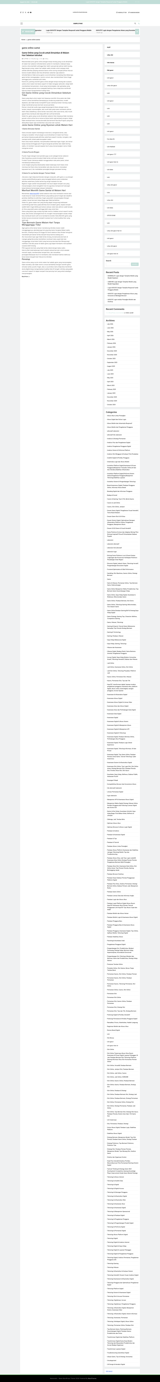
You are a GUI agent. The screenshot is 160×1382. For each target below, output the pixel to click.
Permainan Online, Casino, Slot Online (118, 990)
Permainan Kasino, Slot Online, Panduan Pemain (122, 974)
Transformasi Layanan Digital (116, 1349)
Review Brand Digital (113, 1030)
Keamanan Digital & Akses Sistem (117, 721)
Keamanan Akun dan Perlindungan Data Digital (121, 710)
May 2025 (110, 378)
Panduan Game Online (114, 892)
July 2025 (110, 370)
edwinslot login (112, 552)
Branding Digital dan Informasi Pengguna (119, 491)
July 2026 (110, 324)
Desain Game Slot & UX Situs (116, 516)
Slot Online (110, 1049)
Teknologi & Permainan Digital (116, 1231)
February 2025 (111, 389)
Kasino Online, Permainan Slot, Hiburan (119, 677)
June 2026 (110, 328)
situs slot (110, 200)
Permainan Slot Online (114, 997)
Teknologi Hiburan (113, 1267)
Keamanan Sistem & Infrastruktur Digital (119, 762)
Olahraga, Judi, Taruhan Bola (116, 819)
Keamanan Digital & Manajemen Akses (119, 725)
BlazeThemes (92, 1378)
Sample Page (77, 23)
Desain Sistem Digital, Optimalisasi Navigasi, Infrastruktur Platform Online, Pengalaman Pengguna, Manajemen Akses (121, 522)
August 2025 (111, 366)
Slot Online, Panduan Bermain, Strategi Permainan (122, 1098)
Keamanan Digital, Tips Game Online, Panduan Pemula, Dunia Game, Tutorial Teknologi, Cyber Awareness (121, 757)
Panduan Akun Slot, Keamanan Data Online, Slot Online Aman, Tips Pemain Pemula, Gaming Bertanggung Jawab (122, 868)
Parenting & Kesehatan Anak (116, 940)
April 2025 (110, 381)
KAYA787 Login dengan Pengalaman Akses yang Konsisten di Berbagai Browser (103, 2)
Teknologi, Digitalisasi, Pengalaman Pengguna (121, 1304)
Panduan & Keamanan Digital (116, 835)
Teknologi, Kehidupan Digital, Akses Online (120, 1321)
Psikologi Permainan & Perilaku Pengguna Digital (122, 1019)
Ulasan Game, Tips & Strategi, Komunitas (119, 1357)
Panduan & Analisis (113, 831)
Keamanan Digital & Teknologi (116, 733)
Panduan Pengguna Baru (114, 921)
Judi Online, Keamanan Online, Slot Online (120, 667)
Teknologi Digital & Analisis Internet (118, 1242)
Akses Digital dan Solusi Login (116, 419)
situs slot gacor (112, 85)
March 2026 (110, 339)
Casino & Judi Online (113, 503)
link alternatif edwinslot (114, 788)
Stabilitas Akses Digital (114, 1133)
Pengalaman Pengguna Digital (116, 944)
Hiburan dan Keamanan (114, 647)
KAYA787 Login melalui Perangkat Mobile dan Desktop (130, 30)
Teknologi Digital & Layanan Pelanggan (119, 1250)
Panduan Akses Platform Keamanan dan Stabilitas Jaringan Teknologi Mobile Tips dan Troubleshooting (122, 852)
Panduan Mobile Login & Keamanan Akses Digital (122, 917)
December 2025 (112, 351)
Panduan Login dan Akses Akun (117, 899)
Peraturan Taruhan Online (115, 964)
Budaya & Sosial (112, 495)
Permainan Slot (112, 993)
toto (108, 192)
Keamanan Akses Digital (114, 698)
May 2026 (110, 331)
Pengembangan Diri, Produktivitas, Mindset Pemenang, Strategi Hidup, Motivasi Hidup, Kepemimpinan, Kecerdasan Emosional (120, 950)
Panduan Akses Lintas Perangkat (117, 846)
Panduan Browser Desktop (115, 874)
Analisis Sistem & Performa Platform (118, 450)
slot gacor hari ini (112, 162)
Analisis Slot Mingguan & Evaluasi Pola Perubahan (122, 454)
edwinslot (110, 540)
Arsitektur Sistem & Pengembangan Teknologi (121, 481)
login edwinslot (112, 795)
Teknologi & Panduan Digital (116, 1215)
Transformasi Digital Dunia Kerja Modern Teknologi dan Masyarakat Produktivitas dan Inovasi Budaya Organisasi (121, 1343)
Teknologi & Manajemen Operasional (118, 1211)
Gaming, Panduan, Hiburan (115, 636)
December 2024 (112, 397)
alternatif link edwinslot (114, 435)
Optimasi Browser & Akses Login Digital (119, 827)
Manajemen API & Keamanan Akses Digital (120, 799)
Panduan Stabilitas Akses (115, 937)
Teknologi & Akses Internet (115, 1177)
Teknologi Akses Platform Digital (117, 1234)
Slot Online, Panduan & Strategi (116, 1090)
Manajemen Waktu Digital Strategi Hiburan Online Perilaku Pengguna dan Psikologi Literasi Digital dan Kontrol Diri (122, 805)
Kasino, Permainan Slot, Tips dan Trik (118, 680)
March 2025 (110, 385)
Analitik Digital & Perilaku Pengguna (118, 458)
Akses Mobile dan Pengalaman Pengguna (120, 427)
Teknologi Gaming (112, 1263)
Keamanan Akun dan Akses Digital (117, 706)
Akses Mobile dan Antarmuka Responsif (119, 423)
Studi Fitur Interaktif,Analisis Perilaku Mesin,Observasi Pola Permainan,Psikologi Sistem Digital (122, 1163)
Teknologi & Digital (113, 1184)
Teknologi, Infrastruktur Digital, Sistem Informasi (122, 1314)
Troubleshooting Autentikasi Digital (118, 1353)
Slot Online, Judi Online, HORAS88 (117, 1077)
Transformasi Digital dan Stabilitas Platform (120, 1337)
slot (108, 93)
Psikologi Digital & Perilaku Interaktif (118, 1015)
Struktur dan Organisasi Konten (116, 1157)
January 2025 (111, 393)
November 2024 (112, 401)
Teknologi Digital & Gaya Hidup (116, 1246)
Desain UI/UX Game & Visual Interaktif (119, 528)
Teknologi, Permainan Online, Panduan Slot (120, 1325)
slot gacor (110, 78)
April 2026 (110, 335)
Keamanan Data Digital (114, 714)
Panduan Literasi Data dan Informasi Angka (120, 896)
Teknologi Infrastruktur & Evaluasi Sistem (120, 1271)
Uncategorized (111, 1360)
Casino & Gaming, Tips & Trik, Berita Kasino (120, 499)
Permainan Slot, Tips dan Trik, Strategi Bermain (121, 1011)
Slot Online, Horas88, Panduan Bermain (119, 1065)
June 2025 (110, 374)
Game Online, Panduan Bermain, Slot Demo (120, 601)
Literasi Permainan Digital (115, 792)
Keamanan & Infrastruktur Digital (117, 694)
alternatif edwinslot (113, 431)
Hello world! (129, 313)
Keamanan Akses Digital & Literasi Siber (119, 702)
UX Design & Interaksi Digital (116, 1364)
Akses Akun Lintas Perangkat (116, 416)
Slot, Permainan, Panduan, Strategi (117, 1124)
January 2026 (111, 347)
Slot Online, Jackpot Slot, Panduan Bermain (120, 1069)
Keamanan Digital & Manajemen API (118, 729)
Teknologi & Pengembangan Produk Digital (120, 1223)
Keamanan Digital (112, 717)
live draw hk (111, 139)
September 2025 (112, 362)
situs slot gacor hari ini (114, 231)
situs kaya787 (34, 193)
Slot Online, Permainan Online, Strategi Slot (120, 1102)
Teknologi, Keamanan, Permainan (117, 1317)
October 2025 (111, 358)
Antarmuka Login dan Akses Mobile (118, 462)
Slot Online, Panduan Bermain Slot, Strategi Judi (122, 1094)
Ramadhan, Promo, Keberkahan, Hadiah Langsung (122, 1022)
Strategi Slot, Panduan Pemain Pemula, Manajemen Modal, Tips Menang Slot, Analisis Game (121, 1151)
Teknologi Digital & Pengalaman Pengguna (120, 1254)
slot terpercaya (111, 1120)
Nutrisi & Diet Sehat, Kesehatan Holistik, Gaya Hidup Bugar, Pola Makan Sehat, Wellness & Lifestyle (121, 813)
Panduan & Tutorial (113, 842)
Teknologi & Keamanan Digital (116, 1208)
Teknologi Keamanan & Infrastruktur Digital (120, 1279)
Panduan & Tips (112, 838)
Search (108, 261)
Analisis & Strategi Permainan (116, 438)
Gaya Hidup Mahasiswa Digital (116, 640)
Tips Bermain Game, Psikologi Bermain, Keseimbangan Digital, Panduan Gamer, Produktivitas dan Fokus (119, 1331)
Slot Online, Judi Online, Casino (116, 1073)
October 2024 (111, 404)
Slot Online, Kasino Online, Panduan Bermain (121, 1081)
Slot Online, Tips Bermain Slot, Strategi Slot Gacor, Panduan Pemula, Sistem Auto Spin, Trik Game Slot (122, 1114)
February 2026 (111, 343)
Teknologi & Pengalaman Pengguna (118, 1219)
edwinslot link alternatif (114, 548)
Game (109, 579)
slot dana (110, 169)
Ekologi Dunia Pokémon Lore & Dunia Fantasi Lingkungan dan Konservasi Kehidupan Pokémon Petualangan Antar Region (122, 557)
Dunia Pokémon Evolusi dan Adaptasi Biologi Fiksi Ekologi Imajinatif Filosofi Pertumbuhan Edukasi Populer (122, 534)
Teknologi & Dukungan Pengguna (117, 1192)
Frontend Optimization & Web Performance (120, 569)
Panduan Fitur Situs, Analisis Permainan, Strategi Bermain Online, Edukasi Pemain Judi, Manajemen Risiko (122, 886)
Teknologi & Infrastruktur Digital (117, 1196)
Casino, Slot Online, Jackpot (116, 507)
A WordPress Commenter (115, 313)
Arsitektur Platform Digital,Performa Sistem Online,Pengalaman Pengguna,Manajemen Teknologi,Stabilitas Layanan (120, 476)
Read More (25, 276)
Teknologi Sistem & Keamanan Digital (118, 1292)
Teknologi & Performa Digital (116, 1227)
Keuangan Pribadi (112, 780)
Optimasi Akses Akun (114, 823)
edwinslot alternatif (113, 544)
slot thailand (111, 147)
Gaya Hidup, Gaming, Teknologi (116, 644)
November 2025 (112, 355)
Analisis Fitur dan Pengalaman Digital (118, 442)
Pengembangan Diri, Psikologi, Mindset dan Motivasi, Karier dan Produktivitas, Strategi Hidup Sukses (122, 958)
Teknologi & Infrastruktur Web (116, 1200)
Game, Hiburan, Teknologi (115, 622)
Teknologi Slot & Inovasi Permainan (118, 1296)
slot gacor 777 (111, 154)
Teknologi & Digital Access (115, 1188)
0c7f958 (25, 59)
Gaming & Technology (114, 632)
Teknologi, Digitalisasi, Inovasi (116, 1300)
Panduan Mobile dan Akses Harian (117, 913)
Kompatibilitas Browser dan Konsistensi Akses (121, 784)
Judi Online (110, 663)
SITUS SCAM (111, 215)
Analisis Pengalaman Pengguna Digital (119, 446)
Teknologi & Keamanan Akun (116, 1204)
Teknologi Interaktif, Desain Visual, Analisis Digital (122, 1275)
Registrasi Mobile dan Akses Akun (117, 1026)
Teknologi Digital (112, 1238)
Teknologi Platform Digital (115, 1288)
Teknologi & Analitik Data (115, 1181)
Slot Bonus (110, 1038)
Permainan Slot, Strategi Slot (116, 1007)
